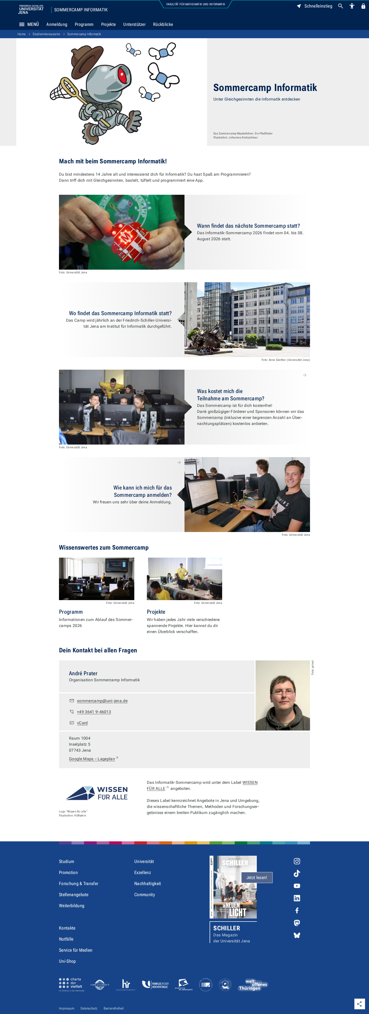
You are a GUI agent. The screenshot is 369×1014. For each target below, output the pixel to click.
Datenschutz (89, 1008)
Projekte (108, 24)
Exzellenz (142, 872)
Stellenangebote (74, 894)
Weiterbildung (71, 905)
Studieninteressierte (46, 34)
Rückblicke (163, 24)
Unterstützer (134, 24)
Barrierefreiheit (114, 1008)
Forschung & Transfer (78, 883)
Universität (144, 861)
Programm (84, 24)
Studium (66, 861)
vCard (82, 722)
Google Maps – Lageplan (94, 758)
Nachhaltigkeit (147, 883)
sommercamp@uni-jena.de (102, 700)
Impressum (66, 1008)
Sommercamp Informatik (81, 9)
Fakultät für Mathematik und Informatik (195, 4)
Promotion (68, 872)
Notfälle (66, 939)
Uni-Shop (67, 961)
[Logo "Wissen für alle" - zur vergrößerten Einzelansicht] (96, 793)
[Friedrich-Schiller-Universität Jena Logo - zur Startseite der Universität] (31, 9)
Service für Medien (76, 950)
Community (144, 894)
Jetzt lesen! (257, 877)
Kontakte (67, 928)
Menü (33, 24)
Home (22, 34)
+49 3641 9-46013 (94, 711)
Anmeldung (56, 24)
